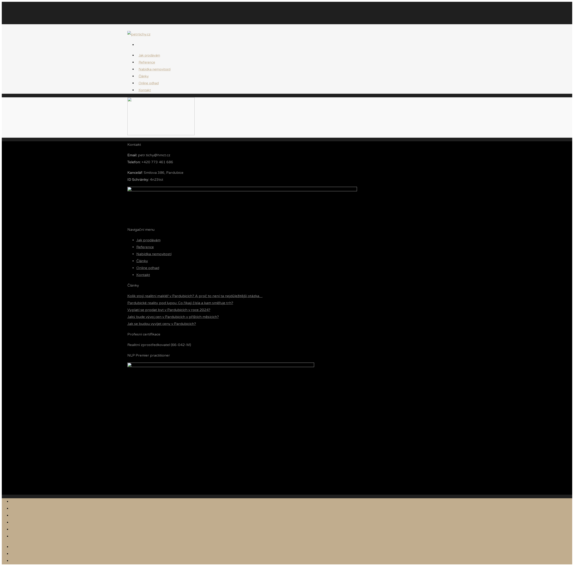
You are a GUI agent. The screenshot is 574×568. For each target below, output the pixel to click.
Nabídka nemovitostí (155, 69)
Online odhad (147, 268)
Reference (145, 247)
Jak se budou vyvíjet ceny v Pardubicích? (161, 324)
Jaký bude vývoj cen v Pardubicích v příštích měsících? (173, 317)
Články (142, 261)
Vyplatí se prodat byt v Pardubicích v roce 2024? (168, 310)
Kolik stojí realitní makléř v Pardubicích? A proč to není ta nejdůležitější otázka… (195, 296)
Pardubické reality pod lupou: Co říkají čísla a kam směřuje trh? (180, 303)
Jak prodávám (148, 240)
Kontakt (145, 90)
